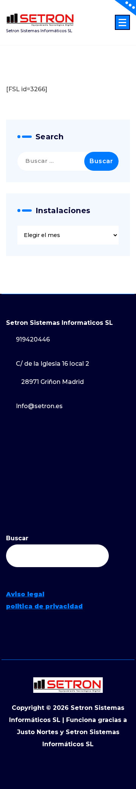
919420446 (33, 339)
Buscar (17, 538)
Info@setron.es (39, 406)
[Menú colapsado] (122, 22)
